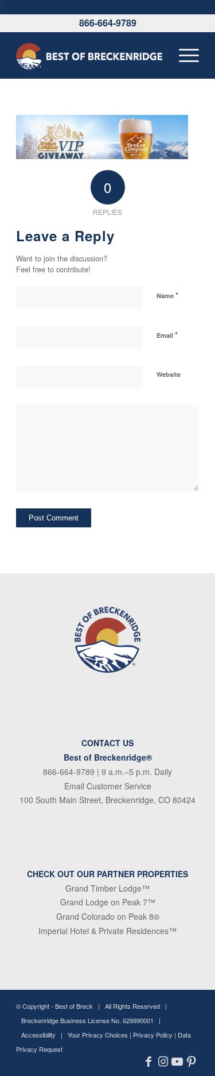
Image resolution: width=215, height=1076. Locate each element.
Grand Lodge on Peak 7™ (107, 902)
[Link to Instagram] (163, 1061)
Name (167, 295)
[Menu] (183, 55)
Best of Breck (74, 1006)
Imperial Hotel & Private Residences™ (107, 930)
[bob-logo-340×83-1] (89, 55)
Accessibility (38, 1034)
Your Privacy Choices (98, 1034)
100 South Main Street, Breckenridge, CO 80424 (107, 799)
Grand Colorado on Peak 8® (107, 916)
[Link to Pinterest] (192, 1061)
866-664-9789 (107, 22)
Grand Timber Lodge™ (107, 888)
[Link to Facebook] (149, 1061)
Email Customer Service (107, 786)
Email (167, 334)
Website (169, 374)
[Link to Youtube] (177, 1061)
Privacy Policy (153, 1034)
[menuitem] (183, 55)
